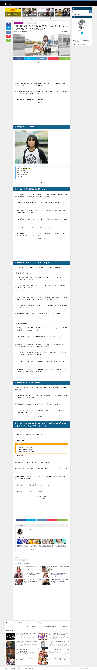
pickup (26, 23)
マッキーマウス (66, 31)
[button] (7, 12)
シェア (8, 24)
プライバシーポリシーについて (22, 668)
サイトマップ (7, 668)
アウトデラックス (32, 23)
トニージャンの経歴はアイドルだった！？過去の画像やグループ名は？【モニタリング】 (47, 626)
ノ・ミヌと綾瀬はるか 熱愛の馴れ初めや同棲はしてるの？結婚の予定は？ (24, 622)
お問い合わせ (31, 668)
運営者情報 (13, 668)
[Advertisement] (41, 72)
